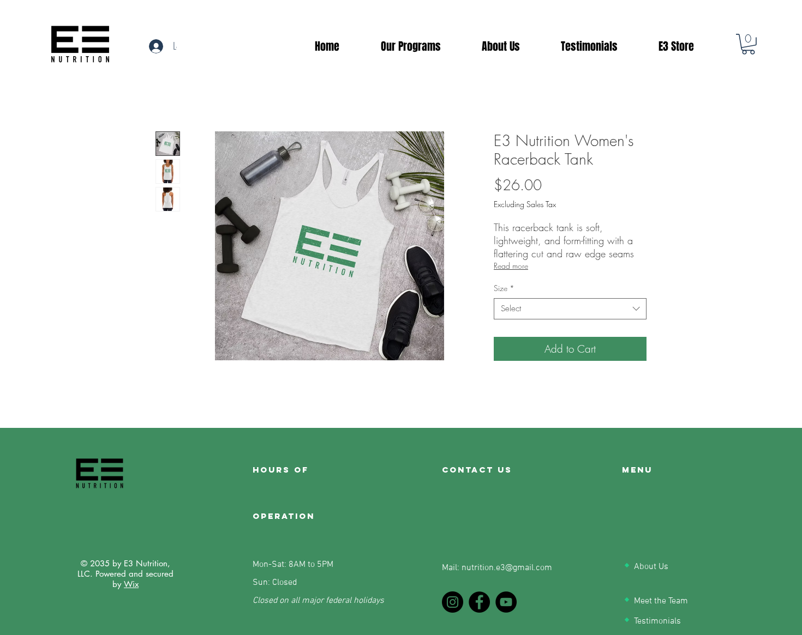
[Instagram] (452, 602)
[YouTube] (506, 602)
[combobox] (570, 308)
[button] (748, 44)
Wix (131, 584)
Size (504, 288)
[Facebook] (479, 602)
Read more (511, 266)
